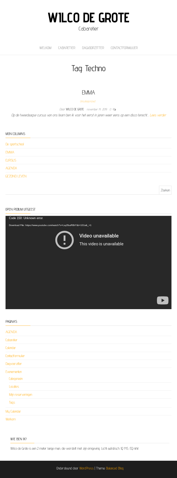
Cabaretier (66, 48)
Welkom (45, 48)
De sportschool (15, 144)
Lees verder (158, 115)
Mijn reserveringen (20, 394)
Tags (12, 402)
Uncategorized (87, 101)
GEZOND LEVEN (16, 176)
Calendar (11, 348)
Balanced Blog (115, 468)
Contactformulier (124, 48)
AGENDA (11, 168)
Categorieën (16, 378)
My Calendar (13, 411)
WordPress (86, 468)
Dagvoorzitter (93, 48)
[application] (88, 262)
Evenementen (14, 371)
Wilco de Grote (88, 17)
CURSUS (11, 160)
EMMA (88, 92)
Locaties (14, 386)
